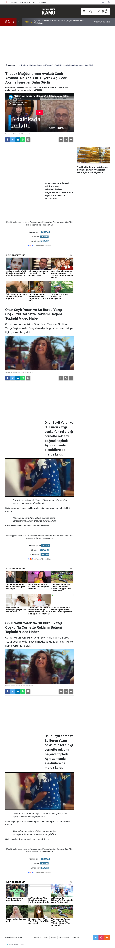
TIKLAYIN (45, 232)
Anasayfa (37, 938)
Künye (46, 938)
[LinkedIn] (17, 139)
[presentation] (13, 22)
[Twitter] (12, 139)
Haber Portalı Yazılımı (16, 945)
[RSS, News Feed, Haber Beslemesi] (107, 937)
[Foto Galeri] (108, 2)
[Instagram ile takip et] (101, 937)
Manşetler (14, 2)
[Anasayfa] (6, 2)
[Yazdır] (28, 139)
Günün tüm (102, 22)
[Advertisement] (57, 45)
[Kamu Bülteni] (48, 11)
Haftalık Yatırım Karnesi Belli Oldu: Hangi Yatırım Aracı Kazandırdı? (54, 21)
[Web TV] (103, 2)
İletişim (53, 938)
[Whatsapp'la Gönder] (22, 139)
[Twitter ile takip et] (95, 937)
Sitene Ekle (42, 2)
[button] (61, 139)
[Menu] (84, 11)
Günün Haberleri (25, 2)
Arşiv (34, 2)
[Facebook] (7, 139)
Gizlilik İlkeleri (64, 938)
